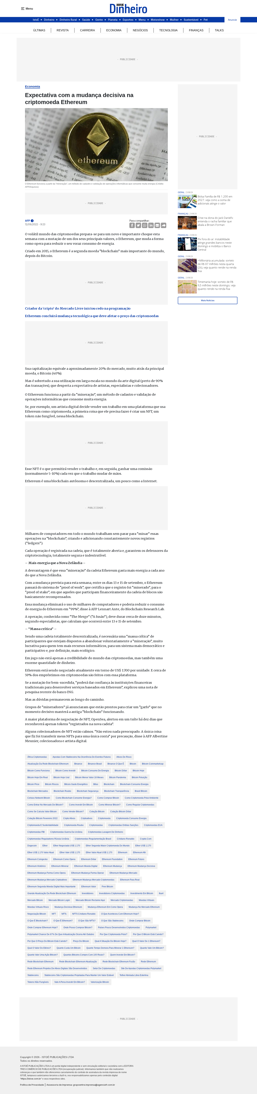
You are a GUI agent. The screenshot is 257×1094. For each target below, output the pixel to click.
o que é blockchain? (37, 920)
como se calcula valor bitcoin (42, 811)
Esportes (128, 19)
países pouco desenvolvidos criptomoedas (119, 927)
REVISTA (63, 30)
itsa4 (161, 893)
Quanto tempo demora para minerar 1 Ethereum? (110, 948)
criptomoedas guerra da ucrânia (66, 832)
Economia (114, 30)
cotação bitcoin (97, 811)
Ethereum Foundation (112, 859)
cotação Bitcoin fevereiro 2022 (42, 818)
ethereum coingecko (37, 859)
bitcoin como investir (65, 770)
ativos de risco (123, 757)
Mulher (174, 19)
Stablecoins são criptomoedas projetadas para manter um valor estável (79, 975)
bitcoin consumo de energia (95, 770)
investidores (87, 893)
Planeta (112, 19)
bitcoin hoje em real (37, 777)
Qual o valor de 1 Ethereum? (146, 941)
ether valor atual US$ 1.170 (99, 852)
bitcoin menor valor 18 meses (89, 777)
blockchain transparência (116, 791)
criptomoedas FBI (36, 832)
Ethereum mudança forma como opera (46, 873)
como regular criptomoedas (140, 804)
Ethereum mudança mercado (123, 873)
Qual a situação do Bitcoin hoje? (110, 941)
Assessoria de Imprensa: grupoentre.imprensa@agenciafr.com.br (81, 1085)
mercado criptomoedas (122, 900)
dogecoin (32, 845)
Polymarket (151, 927)
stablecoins (33, 975)
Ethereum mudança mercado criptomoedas (93, 880)
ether (45, 845)
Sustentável (191, 19)
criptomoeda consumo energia (131, 818)
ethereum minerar (60, 866)
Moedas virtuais (146, 900)
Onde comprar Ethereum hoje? (42, 927)
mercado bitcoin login (59, 900)
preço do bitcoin (81, 941)
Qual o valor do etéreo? (39, 948)
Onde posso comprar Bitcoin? (77, 927)
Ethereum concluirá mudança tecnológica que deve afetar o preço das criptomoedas (92, 316)
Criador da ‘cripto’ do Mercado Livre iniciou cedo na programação (77, 308)
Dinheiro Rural (68, 19)
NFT (54, 914)
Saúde (86, 19)
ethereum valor (88, 886)
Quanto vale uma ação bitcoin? (42, 955)
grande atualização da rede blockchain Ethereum (51, 893)
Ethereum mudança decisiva (141, 866)
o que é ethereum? (63, 920)
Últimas (39, 30)
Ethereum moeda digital (85, 866)
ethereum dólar (88, 859)
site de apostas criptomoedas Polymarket (141, 968)
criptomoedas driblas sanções (123, 825)
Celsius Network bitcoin (38, 798)
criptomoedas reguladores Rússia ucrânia (48, 839)
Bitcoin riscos (52, 784)
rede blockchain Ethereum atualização (78, 961)
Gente (99, 19)
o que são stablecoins (112, 920)
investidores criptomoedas (112, 893)
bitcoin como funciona (38, 770)
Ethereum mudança (112, 866)
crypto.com (145, 839)
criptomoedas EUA (153, 825)
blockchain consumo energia (134, 784)
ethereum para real (130, 880)
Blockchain (109, 784)
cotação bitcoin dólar (120, 811)
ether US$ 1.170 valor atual (40, 852)
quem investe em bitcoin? (122, 955)
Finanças (196, 30)
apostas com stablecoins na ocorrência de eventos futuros (82, 757)
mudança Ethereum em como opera (105, 907)
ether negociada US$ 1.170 (66, 845)
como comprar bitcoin (108, 798)
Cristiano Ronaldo (125, 839)
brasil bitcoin (141, 791)
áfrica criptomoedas (37, 757)
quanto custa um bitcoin (69, 948)
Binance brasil (95, 764)
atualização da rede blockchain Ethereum (48, 764)
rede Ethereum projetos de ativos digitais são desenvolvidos (57, 968)
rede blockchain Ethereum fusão (119, 961)
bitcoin (133, 764)
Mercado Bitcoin (35, 900)
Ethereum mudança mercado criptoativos (47, 880)
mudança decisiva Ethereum (68, 907)
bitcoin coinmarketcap (152, 764)
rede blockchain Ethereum (40, 961)
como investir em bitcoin (81, 804)
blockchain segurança (87, 791)
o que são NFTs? (86, 920)
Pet (206, 19)
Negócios (140, 30)
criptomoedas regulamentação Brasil (93, 839)
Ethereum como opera (64, 859)
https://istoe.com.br (31, 1078)
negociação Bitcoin (36, 914)
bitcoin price (33, 784)
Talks (219, 30)
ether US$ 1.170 (143, 845)
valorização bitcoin (100, 982)
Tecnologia (168, 30)
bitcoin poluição (139, 777)
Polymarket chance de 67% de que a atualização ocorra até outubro (60, 934)
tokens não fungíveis (38, 982)
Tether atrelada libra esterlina (134, 975)
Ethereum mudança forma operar (87, 873)
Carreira (87, 30)
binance (78, 764)
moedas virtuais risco (38, 907)
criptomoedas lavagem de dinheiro (105, 832)
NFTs (64, 914)
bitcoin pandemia (117, 777)
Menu (142, 19)
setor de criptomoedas (104, 968)
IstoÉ (36, 19)
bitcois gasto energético (76, 784)
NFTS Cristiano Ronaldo (83, 914)
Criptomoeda (104, 818)
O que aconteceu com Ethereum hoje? (120, 914)
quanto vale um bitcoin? (152, 948)
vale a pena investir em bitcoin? (69, 982)
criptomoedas (96, 825)
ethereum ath (139, 852)
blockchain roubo (62, 791)
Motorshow (158, 19)
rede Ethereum (148, 961)
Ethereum (122, 852)
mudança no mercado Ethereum (144, 907)
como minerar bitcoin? (109, 804)
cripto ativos (69, 818)
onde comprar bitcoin (139, 920)
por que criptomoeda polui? (113, 934)
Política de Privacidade (32, 1085)
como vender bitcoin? (73, 811)
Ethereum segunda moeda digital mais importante (51, 886)
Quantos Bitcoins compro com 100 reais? (83, 955)
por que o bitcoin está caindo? (148, 934)
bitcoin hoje (138, 770)
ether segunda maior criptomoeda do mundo (108, 845)
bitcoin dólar (121, 770)
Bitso (95, 784)
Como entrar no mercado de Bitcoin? (45, 804)
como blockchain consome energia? (74, 798)
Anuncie (232, 19)
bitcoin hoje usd (61, 777)
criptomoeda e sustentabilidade (42, 825)
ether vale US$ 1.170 (70, 852)
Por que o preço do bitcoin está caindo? (47, 941)
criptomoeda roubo (74, 825)
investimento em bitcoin (141, 893)
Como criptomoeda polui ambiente (141, 798)
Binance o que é (116, 764)
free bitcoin (107, 886)
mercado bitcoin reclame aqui (90, 900)
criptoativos (86, 818)
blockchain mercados (37, 791)
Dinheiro (49, 19)
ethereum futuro (136, 859)
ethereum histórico (36, 866)
